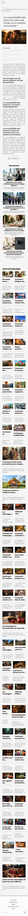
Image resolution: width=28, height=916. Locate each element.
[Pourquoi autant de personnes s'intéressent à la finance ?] (7, 731)
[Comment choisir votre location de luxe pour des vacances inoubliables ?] (20, 295)
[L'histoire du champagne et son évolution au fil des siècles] (7, 528)
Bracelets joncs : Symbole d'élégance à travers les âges (14, 229)
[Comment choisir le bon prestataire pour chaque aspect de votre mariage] (14, 453)
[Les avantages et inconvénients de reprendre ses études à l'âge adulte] (14, 617)
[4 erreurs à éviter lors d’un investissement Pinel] (19, 664)
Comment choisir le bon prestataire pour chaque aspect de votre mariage (12, 464)
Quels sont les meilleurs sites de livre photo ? (7, 579)
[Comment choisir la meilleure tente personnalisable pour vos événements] (14, 481)
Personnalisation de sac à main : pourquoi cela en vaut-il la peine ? (19, 718)
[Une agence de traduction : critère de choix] (7, 775)
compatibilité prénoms (8, 96)
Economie (13, 900)
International (13, 902)
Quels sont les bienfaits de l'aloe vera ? (20, 784)
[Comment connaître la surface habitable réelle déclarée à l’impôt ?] (20, 528)
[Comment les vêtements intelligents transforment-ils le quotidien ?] (14, 198)
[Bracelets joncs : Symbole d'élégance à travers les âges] (14, 221)
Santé (13, 904)
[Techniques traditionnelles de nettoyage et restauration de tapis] (20, 428)
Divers (7, 7)
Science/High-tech (13, 906)
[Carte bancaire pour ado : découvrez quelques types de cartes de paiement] (21, 844)
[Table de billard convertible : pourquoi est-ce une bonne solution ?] (20, 686)
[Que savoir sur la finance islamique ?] (20, 549)
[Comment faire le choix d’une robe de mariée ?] (20, 592)
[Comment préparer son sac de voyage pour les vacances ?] (20, 571)
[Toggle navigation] (3, 2)
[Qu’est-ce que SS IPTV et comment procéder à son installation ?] (20, 821)
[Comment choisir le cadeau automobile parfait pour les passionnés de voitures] (20, 406)
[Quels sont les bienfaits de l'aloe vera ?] (20, 775)
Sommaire (7, 48)
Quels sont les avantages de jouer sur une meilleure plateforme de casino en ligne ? (13, 882)
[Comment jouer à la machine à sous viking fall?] (20, 798)
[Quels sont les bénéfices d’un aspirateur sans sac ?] (7, 821)
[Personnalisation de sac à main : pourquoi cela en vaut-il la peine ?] (19, 709)
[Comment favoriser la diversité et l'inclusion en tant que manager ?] (6, 663)
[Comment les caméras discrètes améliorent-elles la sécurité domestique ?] (14, 243)
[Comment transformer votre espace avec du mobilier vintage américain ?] (7, 318)
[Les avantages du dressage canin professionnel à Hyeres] (8, 642)
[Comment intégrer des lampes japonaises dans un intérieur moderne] (7, 341)
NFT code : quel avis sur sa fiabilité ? (7, 806)
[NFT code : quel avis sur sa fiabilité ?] (7, 798)
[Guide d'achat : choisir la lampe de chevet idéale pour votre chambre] (20, 341)
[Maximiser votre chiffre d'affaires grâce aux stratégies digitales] (14, 174)
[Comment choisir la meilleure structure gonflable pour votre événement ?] (20, 318)
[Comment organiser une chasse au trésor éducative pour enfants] (20, 384)
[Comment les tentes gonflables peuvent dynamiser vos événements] (20, 363)
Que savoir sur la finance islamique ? (19, 558)
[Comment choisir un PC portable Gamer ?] (7, 592)
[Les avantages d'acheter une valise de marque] (7, 686)
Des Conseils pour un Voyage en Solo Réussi (20, 650)
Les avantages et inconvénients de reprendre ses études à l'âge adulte (13, 628)
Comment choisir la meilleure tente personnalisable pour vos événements (12, 493)
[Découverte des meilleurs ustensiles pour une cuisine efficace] (7, 363)
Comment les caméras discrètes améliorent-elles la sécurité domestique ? (14, 252)
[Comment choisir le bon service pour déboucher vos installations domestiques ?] (7, 295)
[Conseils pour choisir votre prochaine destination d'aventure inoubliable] (7, 384)
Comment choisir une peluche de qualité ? (19, 761)
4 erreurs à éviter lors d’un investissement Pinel (19, 673)
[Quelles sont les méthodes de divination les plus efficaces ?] (7, 752)
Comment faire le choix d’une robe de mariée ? (20, 601)
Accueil (2, 7)
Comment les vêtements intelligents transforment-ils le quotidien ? (14, 207)
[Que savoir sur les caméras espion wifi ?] (6, 707)
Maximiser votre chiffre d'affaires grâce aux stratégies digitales (14, 184)
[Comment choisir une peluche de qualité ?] (20, 752)
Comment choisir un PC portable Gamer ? (7, 601)
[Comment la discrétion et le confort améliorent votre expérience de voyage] (7, 427)
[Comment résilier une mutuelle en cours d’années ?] (7, 549)
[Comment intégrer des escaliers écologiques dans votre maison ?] (20, 274)
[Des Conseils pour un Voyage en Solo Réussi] (20, 642)
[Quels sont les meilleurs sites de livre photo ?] (7, 571)
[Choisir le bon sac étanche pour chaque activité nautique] (7, 406)
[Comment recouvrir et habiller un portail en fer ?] (20, 731)
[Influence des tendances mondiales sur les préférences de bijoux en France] (20, 506)
